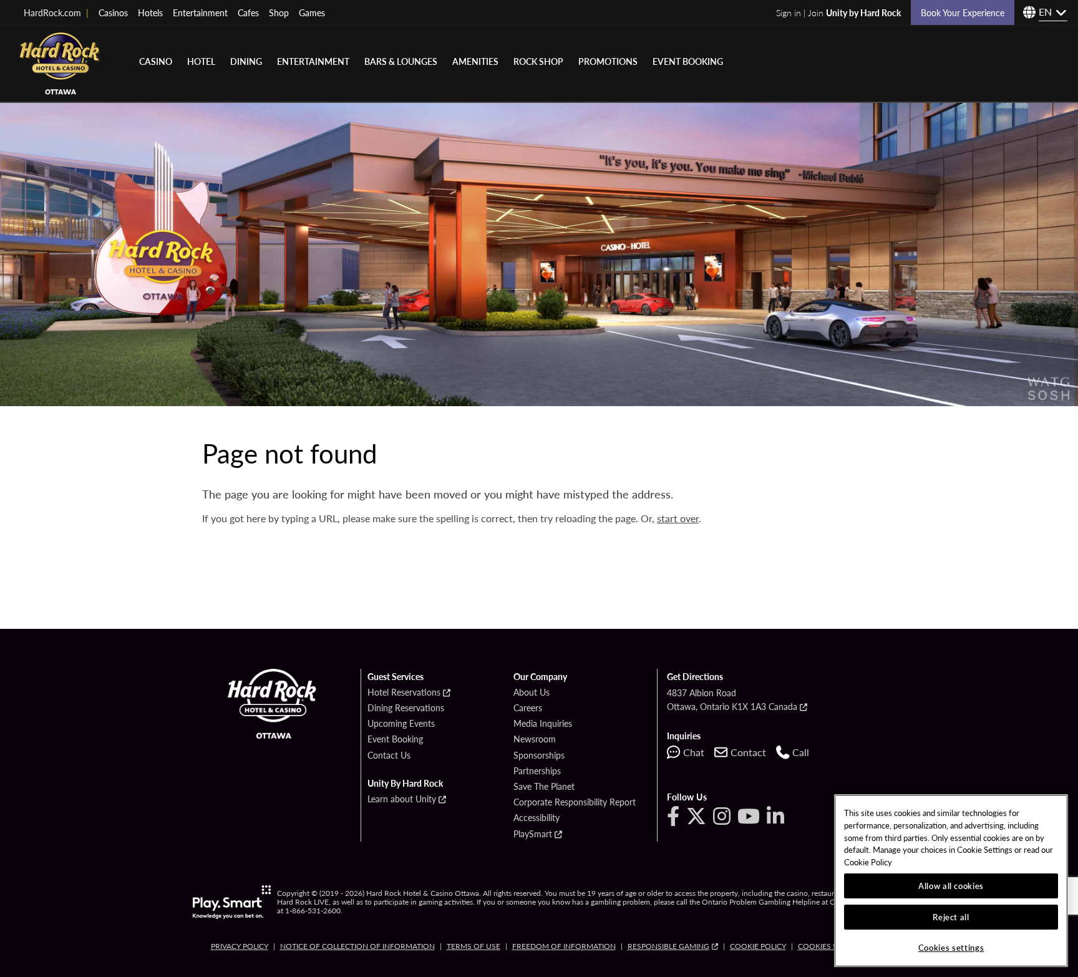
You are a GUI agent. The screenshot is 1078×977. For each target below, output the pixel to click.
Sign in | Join (838, 12)
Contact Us (388, 755)
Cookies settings (833, 946)
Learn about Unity (401, 799)
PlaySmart (532, 834)
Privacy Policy (239, 946)
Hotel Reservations (403, 692)
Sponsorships (539, 755)
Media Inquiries (542, 723)
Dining (246, 61)
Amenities (475, 61)
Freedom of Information (564, 946)
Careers (527, 708)
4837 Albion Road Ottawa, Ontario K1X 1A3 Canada (732, 699)
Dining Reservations (405, 708)
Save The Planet (544, 786)
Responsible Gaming (668, 946)
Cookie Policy (758, 946)
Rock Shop (538, 61)
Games (312, 12)
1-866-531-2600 (313, 911)
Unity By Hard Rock (405, 783)
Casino (155, 61)
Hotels (150, 12)
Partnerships (537, 771)
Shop (279, 12)
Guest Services (395, 677)
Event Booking (688, 61)
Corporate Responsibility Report (574, 802)
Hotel (201, 61)
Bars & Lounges (400, 61)
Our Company (540, 677)
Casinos (113, 12)
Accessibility (536, 818)
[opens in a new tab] (232, 902)
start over (678, 518)
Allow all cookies (951, 886)
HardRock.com (56, 12)
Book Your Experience (962, 12)
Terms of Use (473, 946)
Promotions (608, 61)
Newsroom (534, 739)
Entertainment (200, 12)
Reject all (951, 917)
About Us (531, 692)
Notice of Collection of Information (357, 946)
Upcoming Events (401, 723)
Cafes (248, 12)
